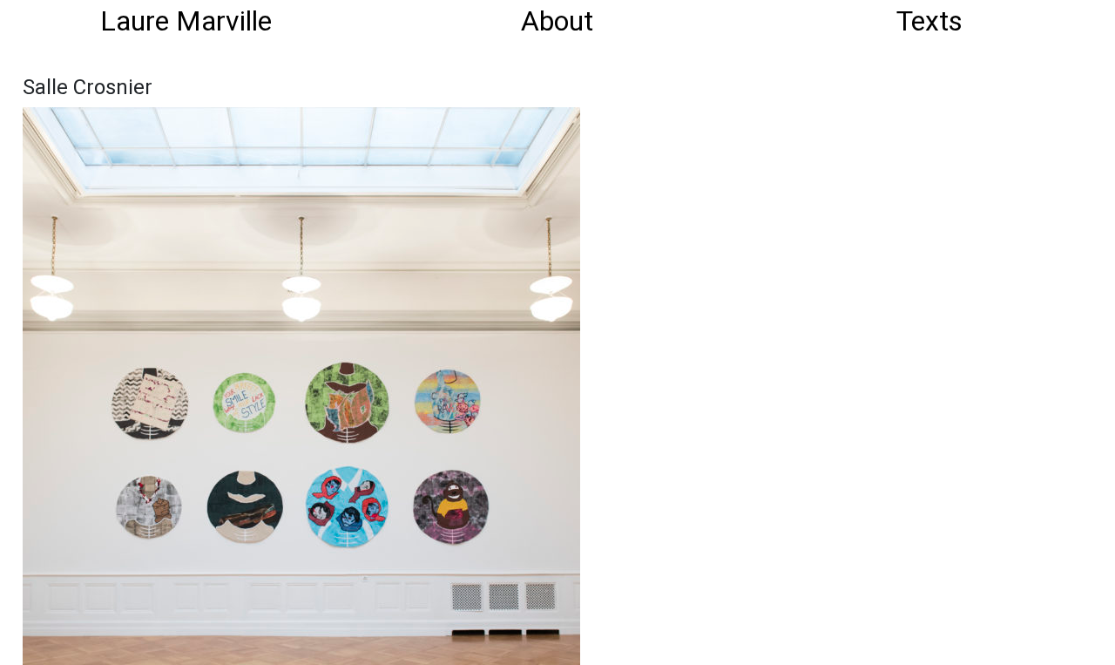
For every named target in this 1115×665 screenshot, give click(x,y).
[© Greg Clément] (301, 385)
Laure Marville (186, 20)
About (557, 20)
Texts (929, 20)
